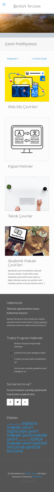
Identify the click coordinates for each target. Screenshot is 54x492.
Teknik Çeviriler (20, 216)
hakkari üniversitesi (14, 424)
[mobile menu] (4, 4)
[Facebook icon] (24, 481)
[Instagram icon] (33, 481)
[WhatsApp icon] (21, 481)
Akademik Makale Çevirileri (22, 262)
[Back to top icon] (27, 466)
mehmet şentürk (24, 440)
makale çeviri (19, 435)
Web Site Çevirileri (23, 106)
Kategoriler (12, 59)
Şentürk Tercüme (27, 6)
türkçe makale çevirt (25, 441)
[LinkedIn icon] (30, 481)
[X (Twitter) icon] (27, 481)
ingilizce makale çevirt (22, 425)
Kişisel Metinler (20, 166)
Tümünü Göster (40, 59)
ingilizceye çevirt (23, 431)
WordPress (37, 477)
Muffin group (31, 473)
